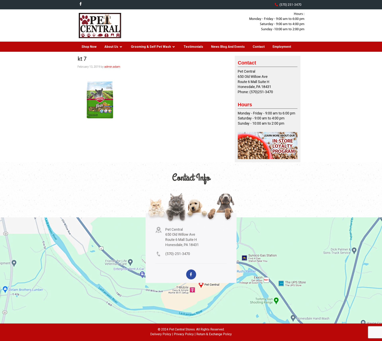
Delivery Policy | (161, 334)
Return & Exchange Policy (214, 334)
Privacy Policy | (185, 334)
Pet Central (110, 25)
